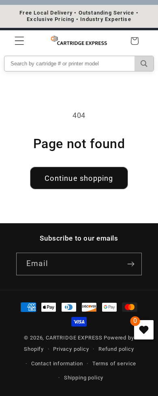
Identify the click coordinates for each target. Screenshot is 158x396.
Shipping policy (84, 378)
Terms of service (114, 363)
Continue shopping (79, 178)
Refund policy (116, 349)
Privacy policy (71, 349)
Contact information (57, 363)
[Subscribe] (130, 264)
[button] (19, 41)
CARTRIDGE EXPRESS (75, 338)
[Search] (144, 63)
